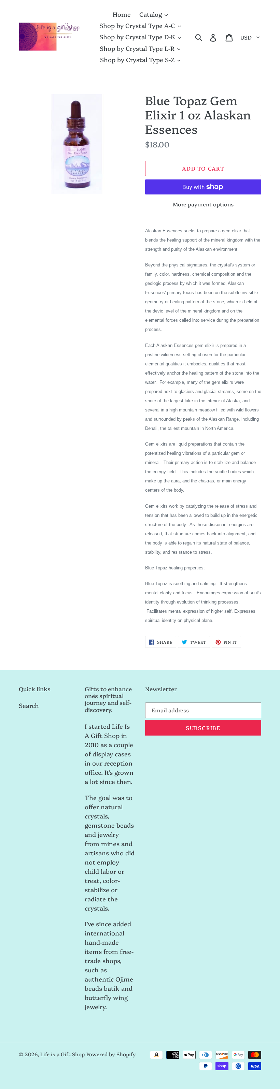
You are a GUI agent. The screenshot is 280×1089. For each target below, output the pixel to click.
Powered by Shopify (111, 1054)
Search (29, 705)
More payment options (203, 204)
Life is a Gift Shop (62, 1054)
